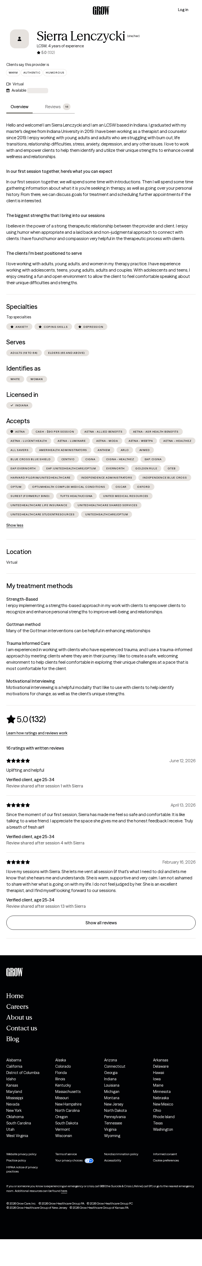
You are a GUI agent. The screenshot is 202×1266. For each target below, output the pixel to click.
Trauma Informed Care (28, 643)
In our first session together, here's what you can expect (59, 171)
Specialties (21, 306)
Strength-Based (22, 599)
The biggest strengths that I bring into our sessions (55, 215)
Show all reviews (101, 922)
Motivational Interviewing (30, 681)
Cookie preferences (166, 1160)
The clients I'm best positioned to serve (44, 253)
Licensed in (22, 394)
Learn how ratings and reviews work (36, 733)
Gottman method (23, 624)
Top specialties (18, 317)
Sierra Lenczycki (81, 36)
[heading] (26, 719)
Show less (14, 525)
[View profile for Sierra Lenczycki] (19, 42)
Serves (15, 342)
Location (18, 552)
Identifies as (23, 368)
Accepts (18, 421)
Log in (183, 9)
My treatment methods (39, 586)
